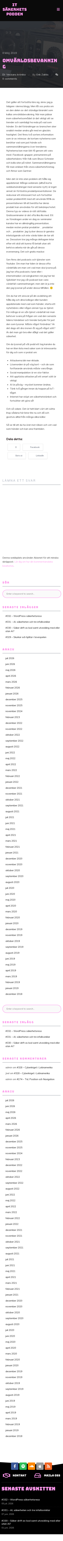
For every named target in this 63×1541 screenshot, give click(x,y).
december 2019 (14, 929)
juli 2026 (10, 658)
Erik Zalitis (42, 74)
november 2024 (14, 711)
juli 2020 (10, 887)
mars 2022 (11, 770)
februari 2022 (13, 776)
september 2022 (14, 740)
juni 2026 (10, 664)
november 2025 (14, 705)
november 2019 (14, 935)
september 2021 (14, 805)
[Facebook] (14, 1466)
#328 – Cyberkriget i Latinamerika (34, 1067)
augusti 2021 (12, 811)
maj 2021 (10, 829)
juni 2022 (10, 752)
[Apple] (40, 1466)
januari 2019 (12, 988)
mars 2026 (11, 681)
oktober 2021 (13, 799)
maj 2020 (10, 899)
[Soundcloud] (31, 1466)
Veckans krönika (16, 74)
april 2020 (11, 905)
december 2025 (14, 699)
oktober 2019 (13, 941)
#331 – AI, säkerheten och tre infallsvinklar (28, 621)
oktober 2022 (13, 734)
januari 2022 (12, 781)
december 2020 (14, 858)
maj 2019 (10, 964)
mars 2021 (11, 840)
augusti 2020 (12, 882)
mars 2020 (11, 911)
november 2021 (14, 793)
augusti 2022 (12, 746)
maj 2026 (10, 670)
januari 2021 (12, 852)
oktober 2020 (13, 870)
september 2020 (14, 876)
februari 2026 (13, 687)
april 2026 (11, 675)
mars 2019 (11, 976)
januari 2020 (12, 923)
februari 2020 (13, 917)
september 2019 (14, 946)
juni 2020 (10, 893)
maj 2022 (10, 758)
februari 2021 (13, 846)
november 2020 (14, 864)
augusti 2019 (12, 952)
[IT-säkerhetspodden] (14, 10)
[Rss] (48, 1466)
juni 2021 (10, 823)
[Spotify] (23, 1466)
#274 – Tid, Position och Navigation (35, 1079)
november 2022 (14, 728)
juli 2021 (10, 817)
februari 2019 (13, 982)
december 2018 (14, 994)
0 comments (9, 78)
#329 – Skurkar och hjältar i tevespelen (26, 637)
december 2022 (14, 723)
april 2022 (11, 764)
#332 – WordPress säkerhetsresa (24, 616)
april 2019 (11, 970)
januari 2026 (12, 693)
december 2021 (14, 787)
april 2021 (11, 835)
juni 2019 (10, 958)
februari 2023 (13, 717)
